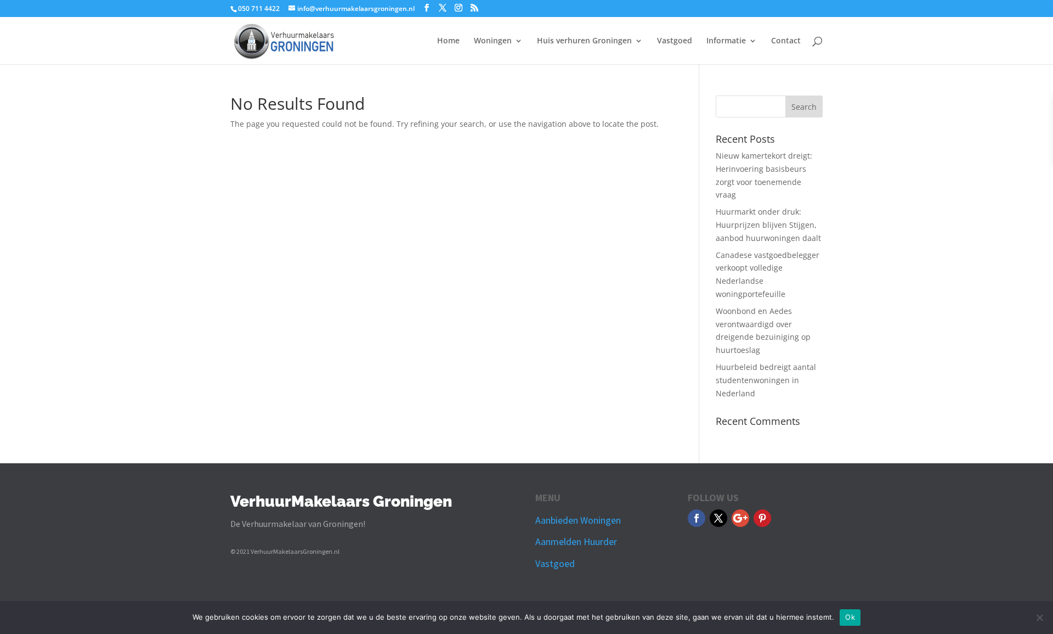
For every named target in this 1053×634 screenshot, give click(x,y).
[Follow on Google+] (740, 518)
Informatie (726, 41)
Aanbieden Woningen (578, 520)
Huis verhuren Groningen (584, 41)
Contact (786, 41)
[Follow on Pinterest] (762, 518)
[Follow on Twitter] (718, 518)
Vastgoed (674, 41)
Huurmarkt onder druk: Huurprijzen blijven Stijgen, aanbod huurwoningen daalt (768, 224)
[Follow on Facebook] (696, 518)
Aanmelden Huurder (576, 541)
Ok (850, 617)
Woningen (493, 41)
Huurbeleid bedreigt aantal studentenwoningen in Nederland (766, 380)
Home (448, 41)
